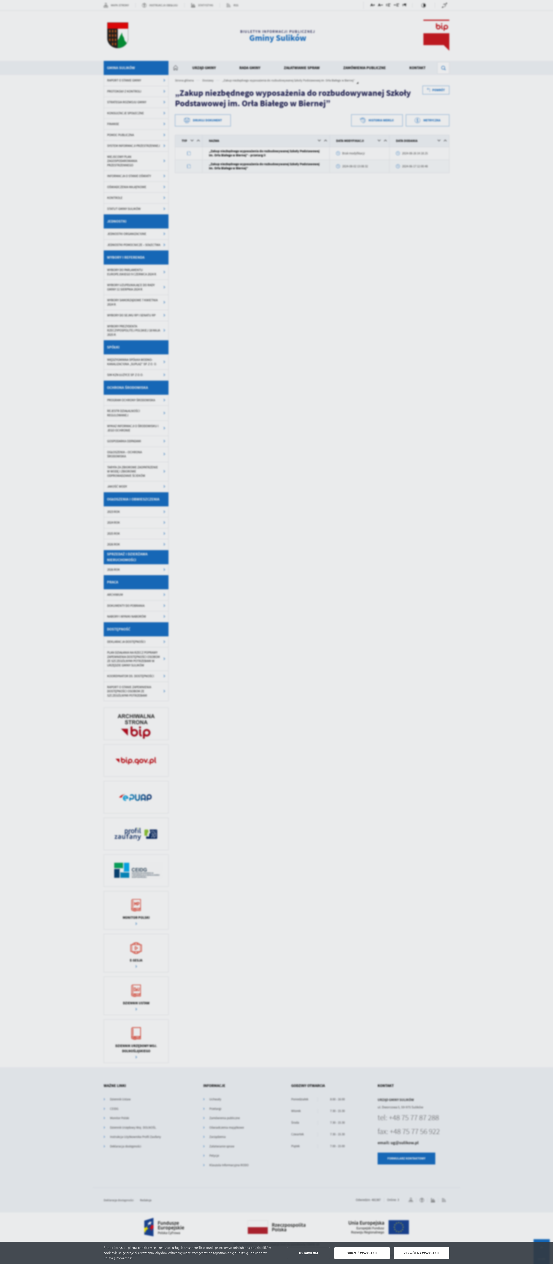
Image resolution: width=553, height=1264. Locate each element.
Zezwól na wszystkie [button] (422, 1253)
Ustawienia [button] (308, 1253)
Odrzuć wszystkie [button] (362, 1253)
